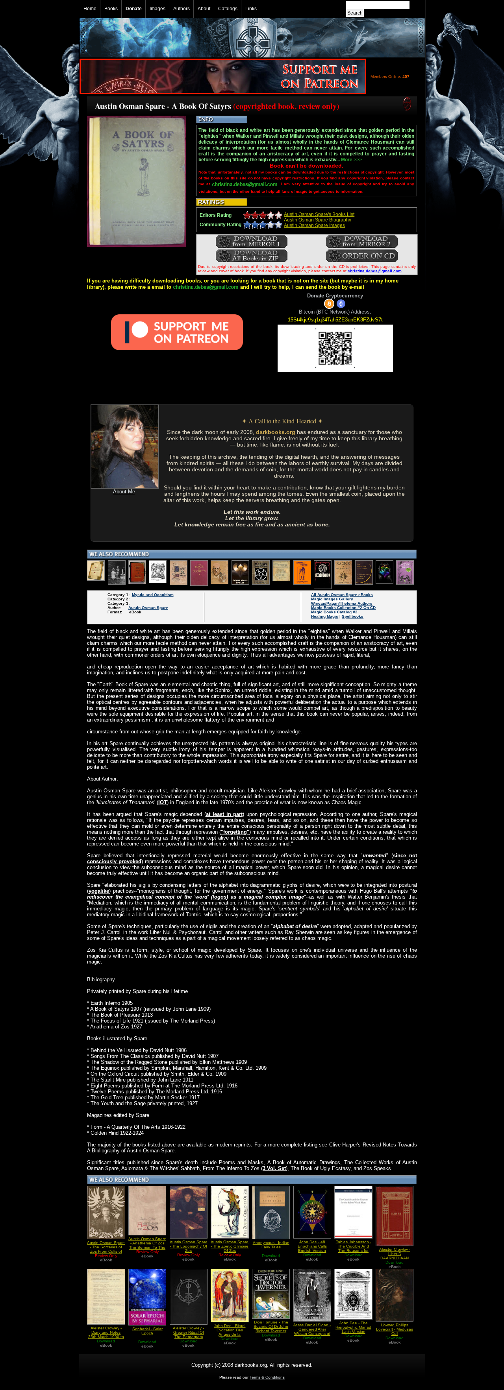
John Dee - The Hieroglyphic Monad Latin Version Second (353, 1329)
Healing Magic (324, 616)
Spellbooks (352, 616)
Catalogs (227, 8)
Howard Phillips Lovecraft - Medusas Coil (394, 1329)
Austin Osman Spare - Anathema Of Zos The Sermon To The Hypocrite (147, 1245)
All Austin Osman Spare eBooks (342, 595)
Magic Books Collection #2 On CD (343, 607)
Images (157, 8)
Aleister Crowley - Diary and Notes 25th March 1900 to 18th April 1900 (106, 1334)
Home (89, 8)
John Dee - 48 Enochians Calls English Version (312, 1246)
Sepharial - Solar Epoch (147, 1331)
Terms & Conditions (267, 1377)
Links (251, 8)
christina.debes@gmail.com (375, 271)
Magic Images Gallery (332, 599)
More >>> (351, 159)
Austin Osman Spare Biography (317, 220)
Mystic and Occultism (153, 595)
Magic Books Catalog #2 (334, 612)
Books (111, 8)
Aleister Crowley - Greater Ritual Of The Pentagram (188, 1332)
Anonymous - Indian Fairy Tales (271, 1244)
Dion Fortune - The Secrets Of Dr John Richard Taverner (271, 1326)
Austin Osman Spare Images (314, 225)
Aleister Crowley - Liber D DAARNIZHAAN (394, 1253)
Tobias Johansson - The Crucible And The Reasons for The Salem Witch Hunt (353, 1250)
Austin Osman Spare (148, 607)
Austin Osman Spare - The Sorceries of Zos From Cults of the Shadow (106, 1249)
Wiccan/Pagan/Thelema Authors (341, 603)
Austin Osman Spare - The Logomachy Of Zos (189, 1246)
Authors (181, 8)
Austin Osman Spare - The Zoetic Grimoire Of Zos (229, 1246)
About (204, 8)
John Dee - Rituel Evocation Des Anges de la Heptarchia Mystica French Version (230, 1334)
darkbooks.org (275, 432)
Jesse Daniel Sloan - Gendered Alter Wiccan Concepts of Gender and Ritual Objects (312, 1333)
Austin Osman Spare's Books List (319, 214)
